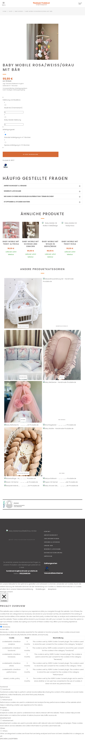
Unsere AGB (48, 545)
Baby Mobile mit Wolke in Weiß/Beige (50, 244)
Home (5, 11)
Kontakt (47, 531)
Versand (9, 84)
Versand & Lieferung (52, 542)
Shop (10, 11)
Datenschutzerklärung (53, 553)
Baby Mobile (19, 11)
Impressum (48, 556)
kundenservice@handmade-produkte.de (21, 571)
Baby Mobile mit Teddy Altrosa (11, 242)
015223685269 (24, 573)
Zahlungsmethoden (51, 538)
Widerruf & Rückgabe (52, 549)
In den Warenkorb (30, 154)
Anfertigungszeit (51, 535)
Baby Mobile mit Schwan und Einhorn (30, 244)
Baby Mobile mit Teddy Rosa (70, 242)
